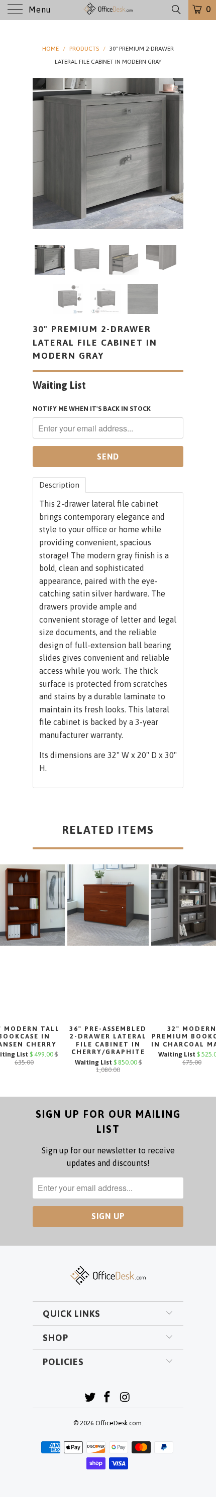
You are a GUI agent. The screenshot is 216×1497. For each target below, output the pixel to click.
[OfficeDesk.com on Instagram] (125, 1398)
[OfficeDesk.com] (108, 10)
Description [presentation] (59, 485)
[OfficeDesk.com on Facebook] (107, 1398)
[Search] (175, 9)
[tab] (59, 485)
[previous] (42, 153)
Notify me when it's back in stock (92, 408)
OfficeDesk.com (118, 1423)
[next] (174, 153)
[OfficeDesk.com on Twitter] (89, 1398)
